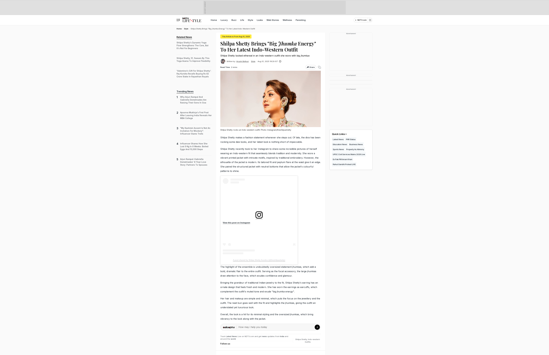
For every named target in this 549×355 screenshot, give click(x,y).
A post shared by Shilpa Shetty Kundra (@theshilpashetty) (259, 260)
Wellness (287, 20)
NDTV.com (362, 20)
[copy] (319, 67)
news (264, 336)
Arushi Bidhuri (242, 61)
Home (214, 20)
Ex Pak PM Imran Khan (342, 159)
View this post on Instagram (236, 223)
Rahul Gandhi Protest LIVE (344, 164)
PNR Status (351, 139)
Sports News (338, 149)
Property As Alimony (355, 149)
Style (250, 20)
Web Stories (272, 20)
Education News (340, 144)
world (233, 339)
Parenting (301, 20)
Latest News (231, 336)
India (282, 336)
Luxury (224, 20)
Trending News (185, 91)
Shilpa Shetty (301, 339)
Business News (356, 144)
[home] (191, 18)
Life (242, 20)
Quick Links (338, 134)
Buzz (233, 20)
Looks (260, 20)
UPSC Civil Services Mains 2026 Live (349, 154)
